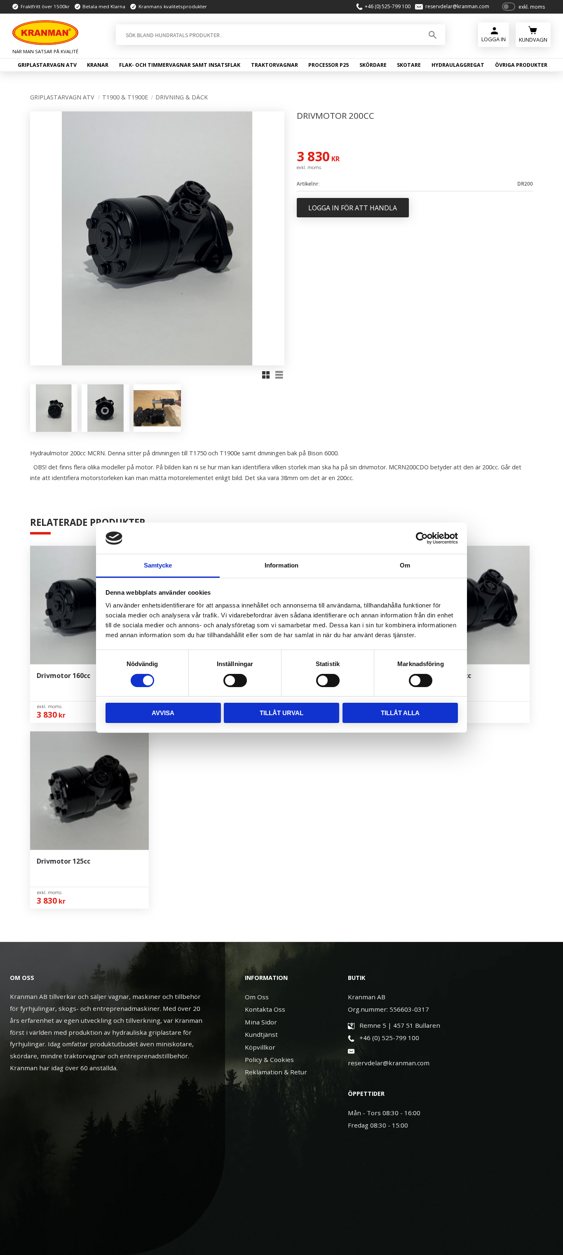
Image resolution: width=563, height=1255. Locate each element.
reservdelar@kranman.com (457, 6)
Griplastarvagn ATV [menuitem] (47, 64)
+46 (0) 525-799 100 (388, 6)
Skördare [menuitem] (373, 64)
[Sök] (432, 34)
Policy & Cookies (269, 1059)
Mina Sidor (261, 1022)
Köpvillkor (260, 1047)
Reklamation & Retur (276, 1072)
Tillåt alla (400, 712)
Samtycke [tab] (158, 565)
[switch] (235, 680)
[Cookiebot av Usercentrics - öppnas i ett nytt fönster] (422, 538)
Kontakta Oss (265, 1009)
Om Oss (257, 997)
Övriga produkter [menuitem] (521, 64)
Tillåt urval (281, 712)
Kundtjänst (261, 1034)
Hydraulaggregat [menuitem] (458, 64)
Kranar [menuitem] (97, 64)
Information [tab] (281, 565)
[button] (265, 375)
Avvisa (163, 712)
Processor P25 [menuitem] (328, 64)
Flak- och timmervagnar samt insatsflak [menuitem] (179, 64)
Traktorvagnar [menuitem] (274, 64)
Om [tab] (405, 565)
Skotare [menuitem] (409, 64)
